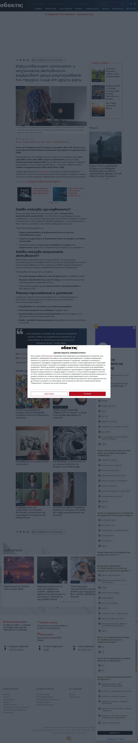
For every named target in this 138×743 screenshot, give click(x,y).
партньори (48, 356)
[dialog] (69, 371)
